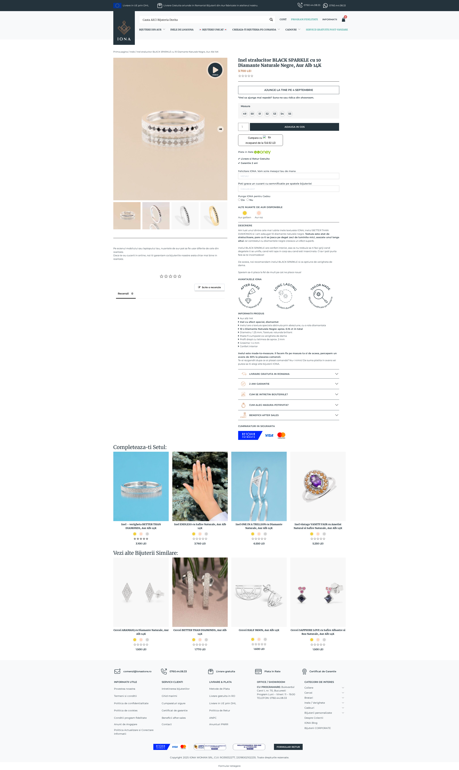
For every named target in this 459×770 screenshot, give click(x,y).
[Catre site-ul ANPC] (210, 746)
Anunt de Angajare (125, 724)
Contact (167, 724)
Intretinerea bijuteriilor (176, 688)
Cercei (308, 692)
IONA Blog (310, 722)
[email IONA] (117, 671)
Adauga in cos (295, 126)
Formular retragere (229, 765)
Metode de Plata (219, 688)
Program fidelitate (304, 19)
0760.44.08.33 (312, 5)
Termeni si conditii (125, 696)
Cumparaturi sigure (173, 703)
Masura (245, 106)
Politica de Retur (219, 710)
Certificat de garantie (175, 710)
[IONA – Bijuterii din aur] (124, 28)
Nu (251, 200)
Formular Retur (288, 746)
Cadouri (291, 29)
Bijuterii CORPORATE (317, 728)
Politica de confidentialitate (131, 703)
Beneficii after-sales (174, 717)
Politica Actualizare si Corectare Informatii (133, 732)
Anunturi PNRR (218, 724)
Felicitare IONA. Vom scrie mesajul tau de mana (267, 171)
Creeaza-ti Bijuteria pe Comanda (254, 29)
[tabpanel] (170, 129)
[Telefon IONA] (164, 671)
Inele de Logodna (181, 29)
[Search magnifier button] (271, 19)
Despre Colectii (313, 717)
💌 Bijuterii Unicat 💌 (213, 29)
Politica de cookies (126, 710)
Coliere (308, 687)
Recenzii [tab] (123, 293)
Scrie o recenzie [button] (211, 287)
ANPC (213, 717)
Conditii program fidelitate (130, 717)
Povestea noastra (124, 688)
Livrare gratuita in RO (222, 696)
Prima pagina (120, 51)
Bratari (308, 697)
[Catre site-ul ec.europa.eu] (249, 746)
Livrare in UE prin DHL (222, 703)
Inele (132, 51)
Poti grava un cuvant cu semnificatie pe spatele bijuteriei (275, 183)
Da (243, 200)
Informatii (329, 19)
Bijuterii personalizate (318, 712)
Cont (283, 19)
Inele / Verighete (314, 702)
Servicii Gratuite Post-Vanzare (327, 29)
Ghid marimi (169, 696)
